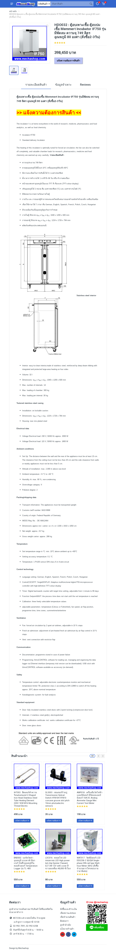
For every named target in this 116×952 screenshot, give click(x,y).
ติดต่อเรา (64, 921)
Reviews (85, 84)
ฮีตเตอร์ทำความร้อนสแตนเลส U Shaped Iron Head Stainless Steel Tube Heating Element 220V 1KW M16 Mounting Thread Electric (25, 799)
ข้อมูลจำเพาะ (63, 84)
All (92, 756)
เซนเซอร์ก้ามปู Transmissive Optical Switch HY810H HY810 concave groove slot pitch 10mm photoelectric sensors (57, 799)
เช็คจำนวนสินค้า (67, 917)
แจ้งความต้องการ (22, 821)
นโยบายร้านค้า (67, 929)
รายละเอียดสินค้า (36, 84)
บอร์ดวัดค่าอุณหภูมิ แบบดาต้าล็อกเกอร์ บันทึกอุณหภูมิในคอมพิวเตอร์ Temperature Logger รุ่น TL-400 (25, 863)
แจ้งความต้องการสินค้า (68, 60)
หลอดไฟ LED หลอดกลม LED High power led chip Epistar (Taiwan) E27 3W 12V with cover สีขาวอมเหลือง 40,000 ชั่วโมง (58, 863)
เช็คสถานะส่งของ (68, 913)
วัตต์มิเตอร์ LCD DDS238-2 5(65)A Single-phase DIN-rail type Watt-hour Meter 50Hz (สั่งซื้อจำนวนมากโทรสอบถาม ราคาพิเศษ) (88, 864)
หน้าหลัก (13, 11)
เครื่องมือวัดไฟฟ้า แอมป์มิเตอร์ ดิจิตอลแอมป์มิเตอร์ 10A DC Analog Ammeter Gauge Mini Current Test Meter (89, 797)
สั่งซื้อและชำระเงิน (68, 909)
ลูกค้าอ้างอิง (65, 925)
